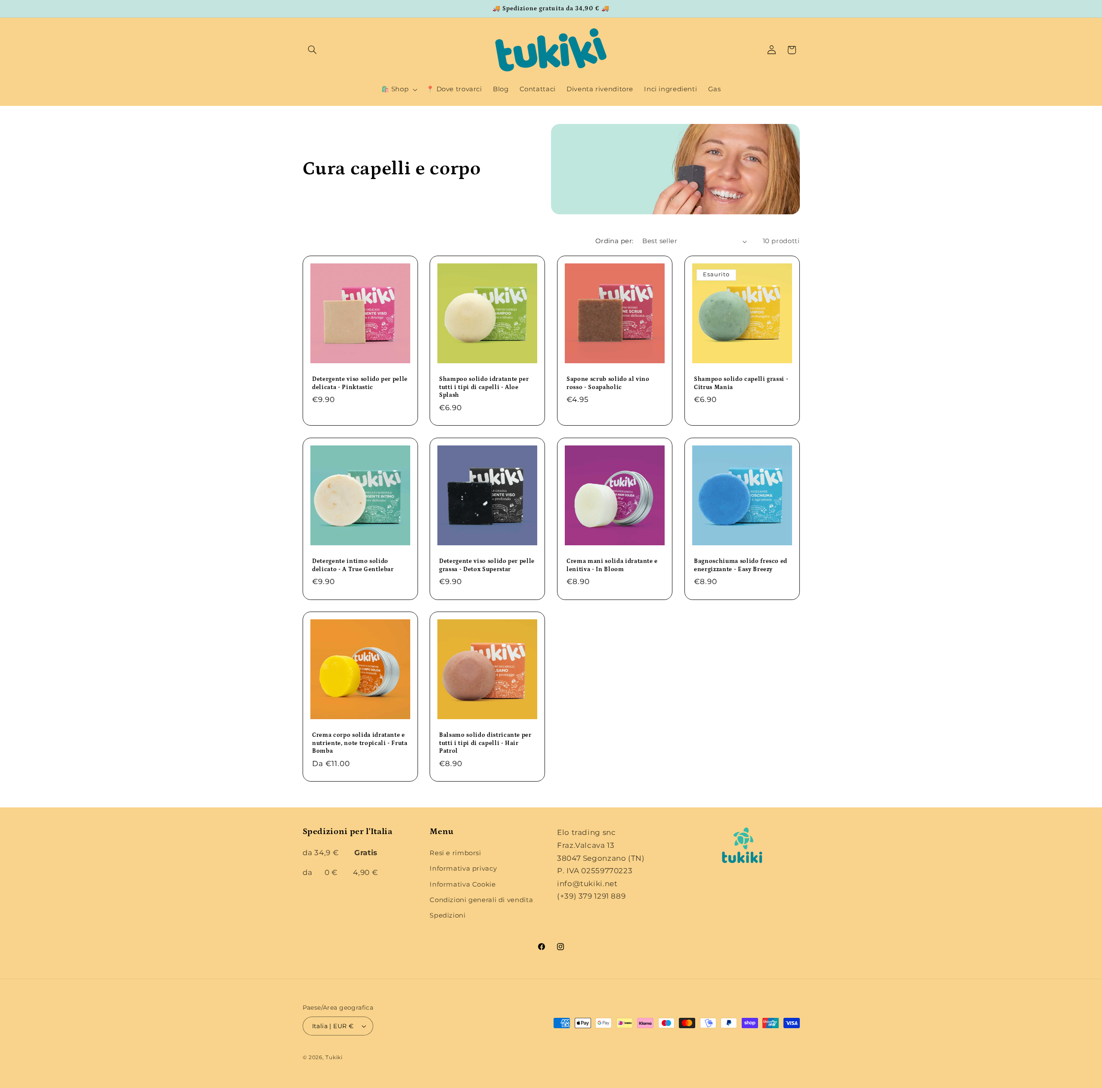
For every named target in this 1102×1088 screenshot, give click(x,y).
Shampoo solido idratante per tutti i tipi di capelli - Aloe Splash (484, 387)
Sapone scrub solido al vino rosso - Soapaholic (608, 383)
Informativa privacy (463, 868)
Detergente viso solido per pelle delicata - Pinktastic (360, 383)
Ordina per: (614, 241)
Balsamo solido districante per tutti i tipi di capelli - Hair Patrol (485, 743)
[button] (312, 50)
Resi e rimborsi (455, 853)
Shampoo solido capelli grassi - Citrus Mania (741, 383)
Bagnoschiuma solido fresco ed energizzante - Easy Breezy (740, 565)
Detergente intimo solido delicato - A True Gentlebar (353, 565)
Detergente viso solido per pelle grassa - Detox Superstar (487, 565)
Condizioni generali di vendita (481, 900)
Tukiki (333, 1057)
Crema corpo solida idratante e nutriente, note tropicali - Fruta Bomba (360, 743)
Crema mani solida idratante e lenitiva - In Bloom (612, 565)
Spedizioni (447, 916)
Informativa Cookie (462, 884)
